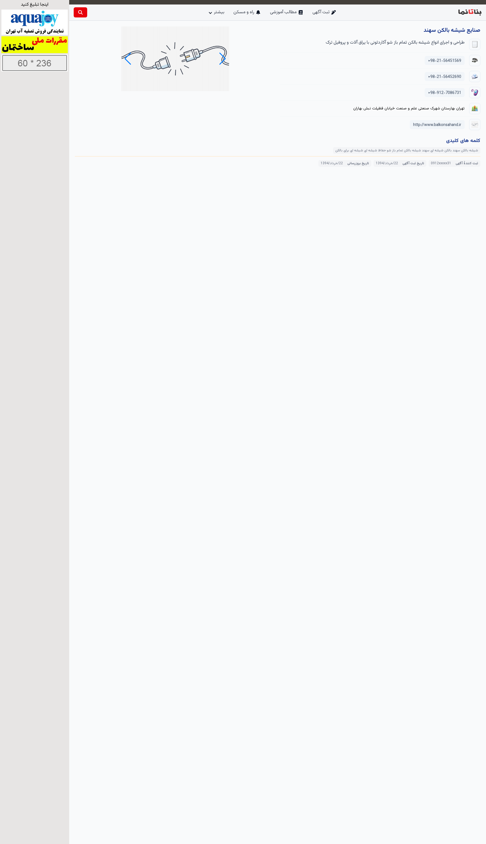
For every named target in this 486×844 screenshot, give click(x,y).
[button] (128, 59)
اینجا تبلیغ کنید (34, 4)
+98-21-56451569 (444, 61)
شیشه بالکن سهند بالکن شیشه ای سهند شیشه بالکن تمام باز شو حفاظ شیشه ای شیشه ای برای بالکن (406, 150)
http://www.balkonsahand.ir (437, 125)
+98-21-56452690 (444, 77)
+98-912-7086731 (444, 93)
